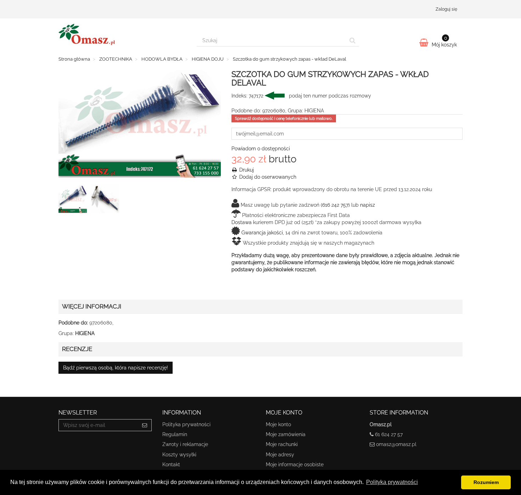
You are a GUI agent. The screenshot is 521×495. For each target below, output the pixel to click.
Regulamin (174, 434)
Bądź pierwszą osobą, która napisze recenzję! (115, 368)
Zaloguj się (446, 9)
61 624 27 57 (389, 434)
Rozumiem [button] (486, 482)
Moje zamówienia (286, 434)
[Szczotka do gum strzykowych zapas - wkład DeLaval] (74, 200)
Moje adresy (280, 454)
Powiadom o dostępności (260, 148)
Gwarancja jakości (262, 232)
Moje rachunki (282, 444)
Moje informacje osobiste (295, 464)
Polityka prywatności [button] (392, 482)
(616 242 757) (335, 205)
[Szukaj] (352, 40)
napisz (367, 205)
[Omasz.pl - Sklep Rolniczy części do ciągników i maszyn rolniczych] (122, 34)
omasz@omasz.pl (396, 444)
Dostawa (241, 222)
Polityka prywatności (186, 424)
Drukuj (246, 170)
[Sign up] (145, 425)
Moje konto (278, 424)
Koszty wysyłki (179, 454)
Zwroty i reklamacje (185, 444)
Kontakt (171, 464)
